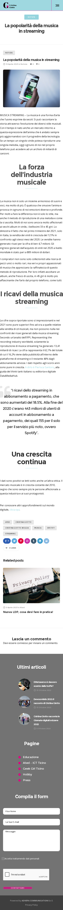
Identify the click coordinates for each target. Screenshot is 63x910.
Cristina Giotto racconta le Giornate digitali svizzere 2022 (47, 720)
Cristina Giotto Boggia (17, 528)
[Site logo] (10, 5)
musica (37, 528)
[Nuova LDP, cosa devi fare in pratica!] (31, 585)
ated (7, 522)
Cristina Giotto (23, 522)
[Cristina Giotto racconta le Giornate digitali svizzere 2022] (24, 719)
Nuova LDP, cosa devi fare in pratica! (28, 612)
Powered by (31, 900)
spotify (50, 528)
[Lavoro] (39, 763)
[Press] (39, 780)
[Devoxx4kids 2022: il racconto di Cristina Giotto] (24, 702)
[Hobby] (39, 775)
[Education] (39, 757)
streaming (10, 534)
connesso (22, 643)
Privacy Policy (31, 904)
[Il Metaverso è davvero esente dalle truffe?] (24, 685)
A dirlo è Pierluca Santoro (39, 367)
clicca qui (15, 509)
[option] (31, 590)
